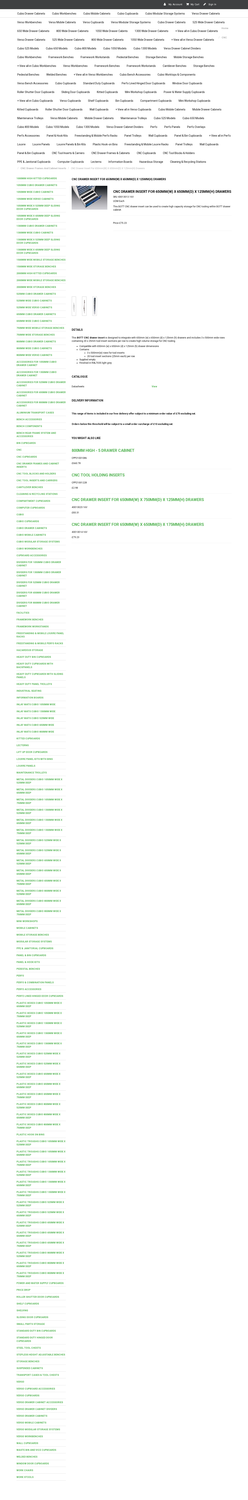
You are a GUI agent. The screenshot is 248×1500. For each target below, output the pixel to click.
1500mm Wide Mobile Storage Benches (40, 259)
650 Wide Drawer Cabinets (33, 31)
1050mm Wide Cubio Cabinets (34, 192)
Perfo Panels (172, 126)
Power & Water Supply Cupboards (184, 92)
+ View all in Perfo (220, 135)
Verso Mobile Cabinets (62, 22)
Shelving (22, 1310)
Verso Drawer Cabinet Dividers (182, 48)
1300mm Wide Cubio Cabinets (34, 232)
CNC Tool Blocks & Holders (179, 153)
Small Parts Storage (30, 1324)
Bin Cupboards (124, 100)
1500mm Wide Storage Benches (36, 266)
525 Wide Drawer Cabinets (209, 22)
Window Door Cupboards (187, 83)
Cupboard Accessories (31, 555)
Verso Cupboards (93, 22)
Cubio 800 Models (85, 48)
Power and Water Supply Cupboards (40, 1283)
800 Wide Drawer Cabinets (72, 31)
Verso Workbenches (29, 22)
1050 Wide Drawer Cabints (112, 31)
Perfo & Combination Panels (35, 982)
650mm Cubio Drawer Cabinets (36, 314)
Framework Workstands (95, 57)
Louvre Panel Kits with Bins (34, 759)
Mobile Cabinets (27, 928)
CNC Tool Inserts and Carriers (36, 480)
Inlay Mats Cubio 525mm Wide (35, 718)
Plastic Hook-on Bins (105, 144)
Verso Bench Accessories (32, 83)
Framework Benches (61, 57)
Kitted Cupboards (107, 92)
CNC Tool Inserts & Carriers (68, 153)
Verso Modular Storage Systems (131, 22)
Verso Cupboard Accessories (35, 1388)
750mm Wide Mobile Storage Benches (40, 328)
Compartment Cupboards (156, 100)
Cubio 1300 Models (145, 48)
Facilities (22, 612)
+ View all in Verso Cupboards (133, 109)
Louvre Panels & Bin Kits (71, 144)
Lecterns (96, 161)
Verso (20, 1381)
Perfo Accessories (28, 135)
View (154, 386)
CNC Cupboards (146, 153)
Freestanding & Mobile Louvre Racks (147, 144)
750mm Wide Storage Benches (35, 334)
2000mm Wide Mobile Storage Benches (40, 280)
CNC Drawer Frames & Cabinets (110, 153)
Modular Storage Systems (34, 941)
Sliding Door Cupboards (75, 92)
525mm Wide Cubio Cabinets (34, 300)
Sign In (212, 4)
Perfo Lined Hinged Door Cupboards (143, 83)
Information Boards (120, 161)
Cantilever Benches (174, 65)
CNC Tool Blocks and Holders (36, 473)
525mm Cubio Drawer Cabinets (36, 294)
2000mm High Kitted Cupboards (36, 273)
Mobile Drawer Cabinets (206, 109)
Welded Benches (56, 74)
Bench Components (29, 426)
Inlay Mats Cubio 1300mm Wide (35, 711)
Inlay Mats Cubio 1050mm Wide (35, 704)
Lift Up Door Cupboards (31, 752)
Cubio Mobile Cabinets (96, 13)
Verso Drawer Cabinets (206, 13)
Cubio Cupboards (127, 13)
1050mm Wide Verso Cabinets (34, 199)
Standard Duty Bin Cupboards (36, 1331)
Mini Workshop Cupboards (141, 92)
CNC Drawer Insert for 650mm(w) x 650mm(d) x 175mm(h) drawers (138, 524)
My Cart (195, 4)
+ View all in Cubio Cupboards (35, 100)
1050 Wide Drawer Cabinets (147, 39)
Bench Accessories (29, 419)
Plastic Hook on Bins (30, 1134)
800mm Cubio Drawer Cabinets (36, 341)
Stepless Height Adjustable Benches (40, 1354)
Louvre (21, 144)
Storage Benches (156, 57)
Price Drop (23, 1290)
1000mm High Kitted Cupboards (36, 178)
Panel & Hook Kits (57, 135)
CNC (19, 450)
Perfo (153, 126)
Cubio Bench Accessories (135, 74)
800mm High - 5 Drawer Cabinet (103, 450)
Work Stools (25, 1477)
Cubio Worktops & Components (176, 74)
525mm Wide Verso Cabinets (34, 307)
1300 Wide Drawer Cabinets (151, 31)
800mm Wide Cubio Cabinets (34, 348)
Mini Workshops (27, 921)
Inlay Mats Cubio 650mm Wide (35, 725)
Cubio (20, 514)
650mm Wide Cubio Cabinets (34, 321)
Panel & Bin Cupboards (188, 135)
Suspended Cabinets (29, 1368)
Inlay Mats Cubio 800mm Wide (35, 731)
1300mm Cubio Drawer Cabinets (36, 226)
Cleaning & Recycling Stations (188, 161)
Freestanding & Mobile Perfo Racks (96, 135)
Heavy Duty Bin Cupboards (33, 657)
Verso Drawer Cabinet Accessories (39, 1402)
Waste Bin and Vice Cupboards (36, 1450)
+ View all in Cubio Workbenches (36, 65)
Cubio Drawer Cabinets (31, 13)
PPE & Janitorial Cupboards (34, 161)
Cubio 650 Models (57, 48)
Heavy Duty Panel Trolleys (34, 684)
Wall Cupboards (99, 109)
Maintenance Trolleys (30, 118)
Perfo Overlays (196, 126)
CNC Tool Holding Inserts (98, 475)
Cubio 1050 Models (115, 48)
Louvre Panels (41, 144)
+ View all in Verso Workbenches (93, 74)
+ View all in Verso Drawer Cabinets (192, 39)
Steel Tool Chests (28, 1348)
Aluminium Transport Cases (35, 412)
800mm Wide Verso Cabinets (34, 355)
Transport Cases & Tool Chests (37, 1375)
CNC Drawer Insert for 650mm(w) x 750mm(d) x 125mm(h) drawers (138, 499)
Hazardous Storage (151, 161)
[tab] (41, 178)
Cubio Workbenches (64, 13)
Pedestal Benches (128, 57)
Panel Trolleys (132, 135)
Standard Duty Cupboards (99, 83)
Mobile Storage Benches (189, 57)
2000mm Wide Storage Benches (36, 287)
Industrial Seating (28, 691)
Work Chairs (24, 1470)
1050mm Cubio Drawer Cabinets (36, 185)
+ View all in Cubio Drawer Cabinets (196, 31)
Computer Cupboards (71, 161)
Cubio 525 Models (28, 48)
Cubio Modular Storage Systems (165, 13)
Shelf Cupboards (98, 100)
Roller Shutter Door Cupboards (35, 92)
